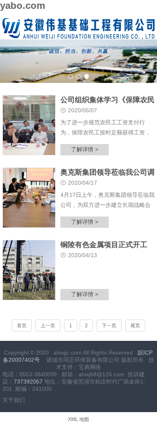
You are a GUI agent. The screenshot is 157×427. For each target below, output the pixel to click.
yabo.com (22, 5)
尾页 (135, 325)
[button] (70, 76)
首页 (22, 325)
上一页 (48, 325)
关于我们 (13, 400)
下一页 (109, 325)
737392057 (28, 381)
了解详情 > (84, 149)
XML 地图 (78, 419)
